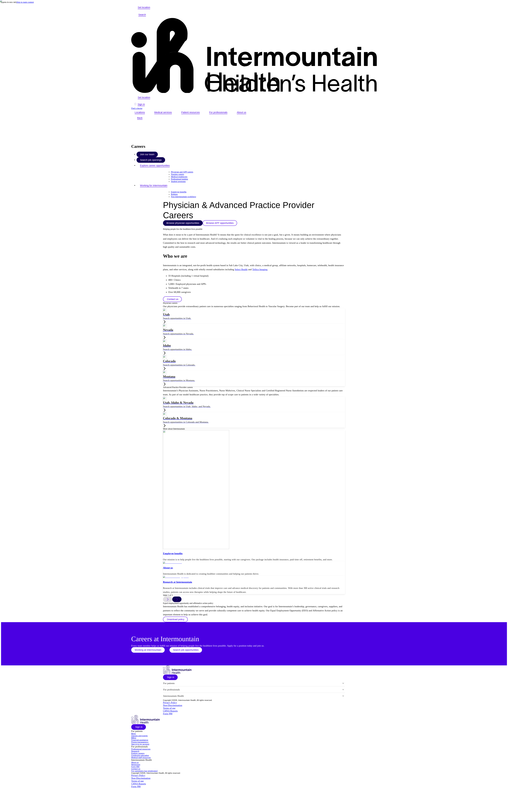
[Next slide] (177, 599)
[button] (172, 299)
